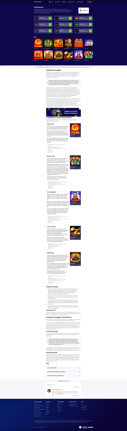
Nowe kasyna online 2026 (38, 405)
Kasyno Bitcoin (36, 410)
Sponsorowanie (84, 409)
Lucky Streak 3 (66, 60)
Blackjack (59, 407)
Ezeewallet (48, 410)
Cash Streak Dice (47, 48)
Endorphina (36, 9)
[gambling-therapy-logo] (84, 427)
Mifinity (47, 404)
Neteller (47, 412)
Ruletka (59, 410)
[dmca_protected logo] (90, 427)
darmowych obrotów (53, 167)
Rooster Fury (86, 60)
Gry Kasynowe (80, 1)
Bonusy (65, 1)
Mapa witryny (83, 407)
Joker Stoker (76, 48)
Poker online (60, 409)
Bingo (59, 405)
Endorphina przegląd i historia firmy (74, 67)
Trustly (47, 409)
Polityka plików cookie (73, 405)
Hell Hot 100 (36, 48)
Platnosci (58, 1)
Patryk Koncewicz (56, 389)
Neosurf (47, 407)
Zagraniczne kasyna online (39, 409)
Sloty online (72, 1)
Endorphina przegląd (40, 67)
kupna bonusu (50, 304)
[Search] (87, 1)
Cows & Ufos (86, 48)
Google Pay (48, 405)
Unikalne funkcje (63, 67)
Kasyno (51, 1)
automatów (77, 357)
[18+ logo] (80, 427)
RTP (65, 313)
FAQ (90, 67)
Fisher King (56, 60)
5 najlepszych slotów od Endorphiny (52, 67)
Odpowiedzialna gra (85, 405)
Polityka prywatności (73, 404)
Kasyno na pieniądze (38, 412)
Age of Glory (46, 60)
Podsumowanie (85, 67)
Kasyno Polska (36, 404)
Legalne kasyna (37, 407)
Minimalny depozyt (37, 415)
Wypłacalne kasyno (37, 414)
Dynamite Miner (66, 48)
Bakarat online (60, 404)
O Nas (82, 404)
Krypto (47, 414)
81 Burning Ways (36, 60)
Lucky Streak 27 (56, 48)
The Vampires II (76, 60)
